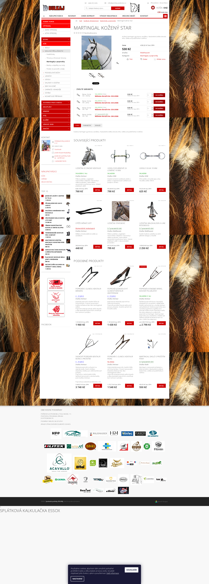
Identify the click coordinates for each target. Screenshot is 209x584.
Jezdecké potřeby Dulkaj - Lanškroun (62, 157)
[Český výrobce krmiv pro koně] (158, 446)
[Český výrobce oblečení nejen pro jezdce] (54, 446)
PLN (166, 12)
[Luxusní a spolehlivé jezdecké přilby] (140, 433)
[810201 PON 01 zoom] (78, 95)
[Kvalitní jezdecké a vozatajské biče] (147, 446)
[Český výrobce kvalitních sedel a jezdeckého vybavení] (75, 433)
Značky (46, 129)
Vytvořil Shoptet (163, 501)
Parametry (87, 125)
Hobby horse (48, 22)
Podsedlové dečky (52, 73)
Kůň (44, 44)
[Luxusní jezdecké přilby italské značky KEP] (56, 433)
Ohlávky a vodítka (52, 83)
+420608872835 (60, 161)
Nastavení (77, 579)
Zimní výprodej (51, 30)
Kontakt (144, 16)
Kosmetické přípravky (53, 96)
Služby (46, 120)
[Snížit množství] (152, 96)
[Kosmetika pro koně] (123, 446)
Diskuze (98, 125)
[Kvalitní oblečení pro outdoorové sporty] (153, 433)
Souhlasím (131, 570)
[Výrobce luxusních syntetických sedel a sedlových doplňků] (127, 433)
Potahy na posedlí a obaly (56, 69)
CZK (159, 12)
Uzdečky (48, 76)
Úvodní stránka (44, 16)
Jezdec (45, 39)
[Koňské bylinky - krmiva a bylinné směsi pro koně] (98, 490)
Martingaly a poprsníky (56, 62)
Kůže (43, 176)
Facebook (58, 149)
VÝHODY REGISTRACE (108, 16)
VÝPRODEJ (47, 26)
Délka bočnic (46, 182)
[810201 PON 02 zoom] (78, 115)
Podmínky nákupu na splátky (52, 421)
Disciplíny (47, 107)
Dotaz (145, 59)
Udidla (47, 79)
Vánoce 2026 (48, 124)
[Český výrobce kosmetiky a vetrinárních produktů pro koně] (136, 446)
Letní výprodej (50, 33)
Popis (77, 125)
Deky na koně (50, 86)
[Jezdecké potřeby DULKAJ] (53, 7)
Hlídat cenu (161, 59)
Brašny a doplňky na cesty (56, 65)
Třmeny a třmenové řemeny (56, 58)
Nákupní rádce (56, 16)
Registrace (164, 3)
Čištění (48, 93)
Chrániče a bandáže (53, 89)
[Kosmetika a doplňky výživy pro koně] (107, 446)
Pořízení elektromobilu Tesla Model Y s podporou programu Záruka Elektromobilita (56, 416)
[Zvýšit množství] (152, 94)
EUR (162, 12)
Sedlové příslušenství (54, 51)
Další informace (112, 573)
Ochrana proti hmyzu (52, 102)
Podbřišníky (51, 54)
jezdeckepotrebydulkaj (62, 153)
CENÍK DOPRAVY (87, 16)
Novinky (72, 16)
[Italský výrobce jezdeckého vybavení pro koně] (59, 463)
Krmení (46, 111)
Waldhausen (145, 53)
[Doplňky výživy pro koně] (92, 463)
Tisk (130, 59)
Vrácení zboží (128, 16)
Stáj (44, 116)
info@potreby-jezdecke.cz (62, 142)
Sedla (47, 48)
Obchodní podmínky (51, 410)
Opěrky (44, 179)
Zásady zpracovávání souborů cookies (56, 424)
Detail (97, 190)
